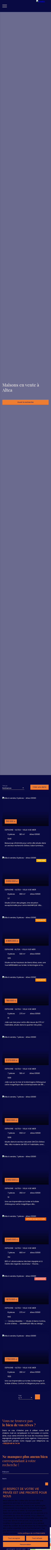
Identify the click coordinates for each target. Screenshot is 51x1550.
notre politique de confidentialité (31, 1533)
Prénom (5, 1472)
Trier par (4, 785)
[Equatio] (43, 6)
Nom (4, 1479)
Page (19, 1395)
